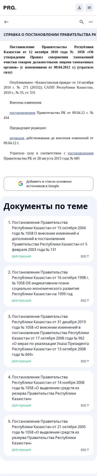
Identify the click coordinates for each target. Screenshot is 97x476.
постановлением (22, 113)
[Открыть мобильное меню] (89, 8)
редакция (17, 138)
